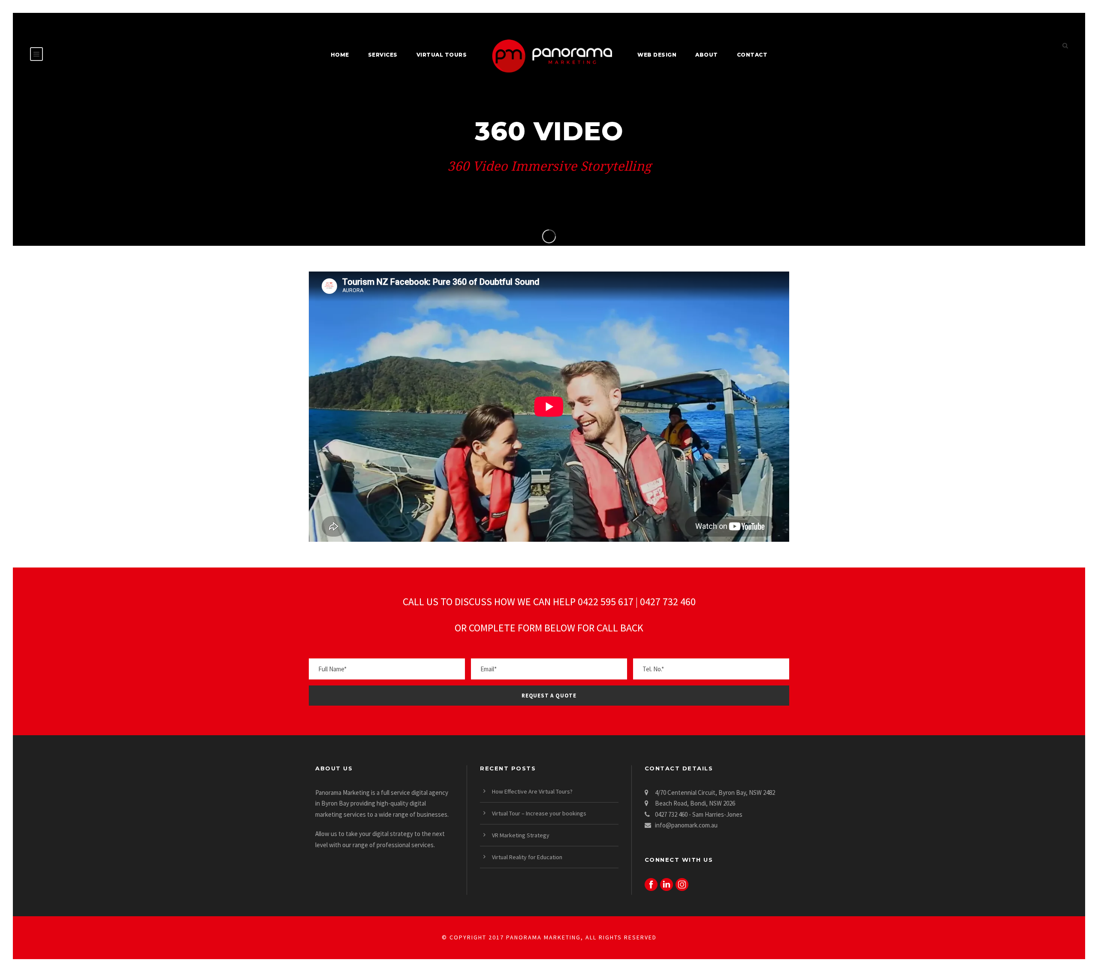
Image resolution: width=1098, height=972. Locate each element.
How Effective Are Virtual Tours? (532, 791)
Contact (752, 54)
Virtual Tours (441, 54)
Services (383, 54)
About (706, 54)
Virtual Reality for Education (527, 857)
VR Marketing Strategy (520, 835)
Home (340, 54)
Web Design (656, 54)
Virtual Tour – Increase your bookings (539, 813)
